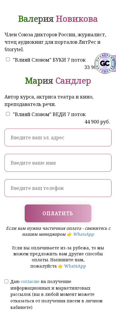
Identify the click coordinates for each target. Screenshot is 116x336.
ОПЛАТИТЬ (58, 213)
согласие (30, 281)
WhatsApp (83, 234)
